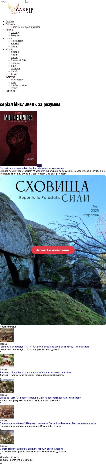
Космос (15, 43)
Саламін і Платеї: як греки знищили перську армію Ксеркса (31, 448)
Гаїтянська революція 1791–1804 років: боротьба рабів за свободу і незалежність (44, 346)
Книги (14, 46)
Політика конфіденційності (25, 27)
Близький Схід (18, 60)
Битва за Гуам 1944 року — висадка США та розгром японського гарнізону (40, 397)
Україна (15, 51)
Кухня (14, 88)
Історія (9, 49)
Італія (14, 74)
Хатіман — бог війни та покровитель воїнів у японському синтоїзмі (35, 372)
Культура (10, 76)
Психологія (17, 40)
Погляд (15, 32)
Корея (14, 57)
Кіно (13, 82)
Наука (9, 38)
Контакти (10, 90)
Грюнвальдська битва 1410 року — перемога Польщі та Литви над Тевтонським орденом (48, 423)
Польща (15, 63)
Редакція (10, 24)
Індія (13, 65)
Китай (14, 71)
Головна (10, 21)
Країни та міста (19, 85)
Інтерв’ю (15, 35)
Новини (9, 29)
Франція (15, 68)
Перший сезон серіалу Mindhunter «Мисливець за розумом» (32, 168)
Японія (14, 54)
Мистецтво (17, 79)
